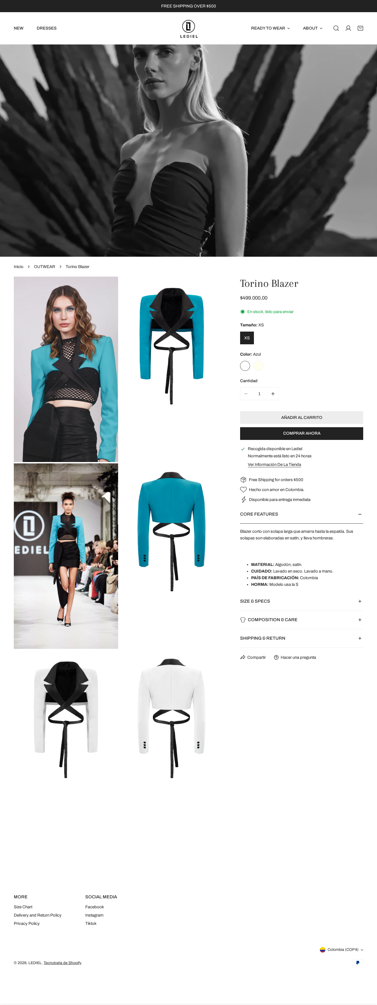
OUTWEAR (44, 266)
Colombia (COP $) (343, 950)
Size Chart (23, 907)
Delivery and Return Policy (38, 915)
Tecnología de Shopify (62, 963)
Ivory (258, 366)
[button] (360, 28)
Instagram (94, 915)
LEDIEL (35, 963)
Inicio (18, 266)
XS (247, 338)
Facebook (94, 907)
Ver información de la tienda (274, 464)
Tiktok (91, 923)
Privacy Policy (27, 923)
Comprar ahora (301, 433)
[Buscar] (336, 28)
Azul (245, 366)
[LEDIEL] (188, 28)
